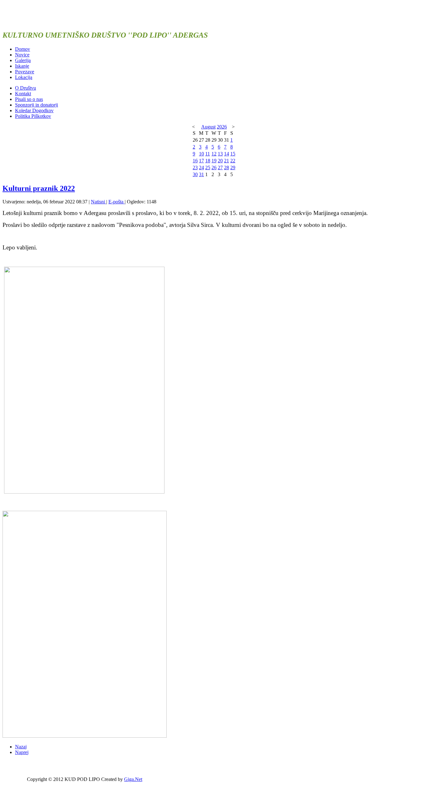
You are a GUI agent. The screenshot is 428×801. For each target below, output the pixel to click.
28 (226, 167)
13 (220, 153)
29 (232, 167)
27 (220, 167)
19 (214, 160)
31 (201, 174)
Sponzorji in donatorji (36, 104)
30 (195, 174)
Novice (22, 54)
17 (201, 160)
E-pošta (116, 201)
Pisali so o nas (29, 99)
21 (226, 160)
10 (201, 153)
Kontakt (23, 93)
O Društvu (25, 88)
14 (226, 153)
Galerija (23, 60)
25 (207, 167)
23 (195, 167)
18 (207, 160)
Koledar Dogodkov (34, 110)
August (208, 126)
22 (232, 160)
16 (195, 160)
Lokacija (23, 77)
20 (220, 160)
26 (214, 167)
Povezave (24, 71)
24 (201, 167)
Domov (22, 49)
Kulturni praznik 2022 (39, 188)
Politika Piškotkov (33, 116)
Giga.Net (133, 779)
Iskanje (22, 66)
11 (207, 153)
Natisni (98, 201)
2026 (222, 126)
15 (232, 153)
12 (214, 153)
